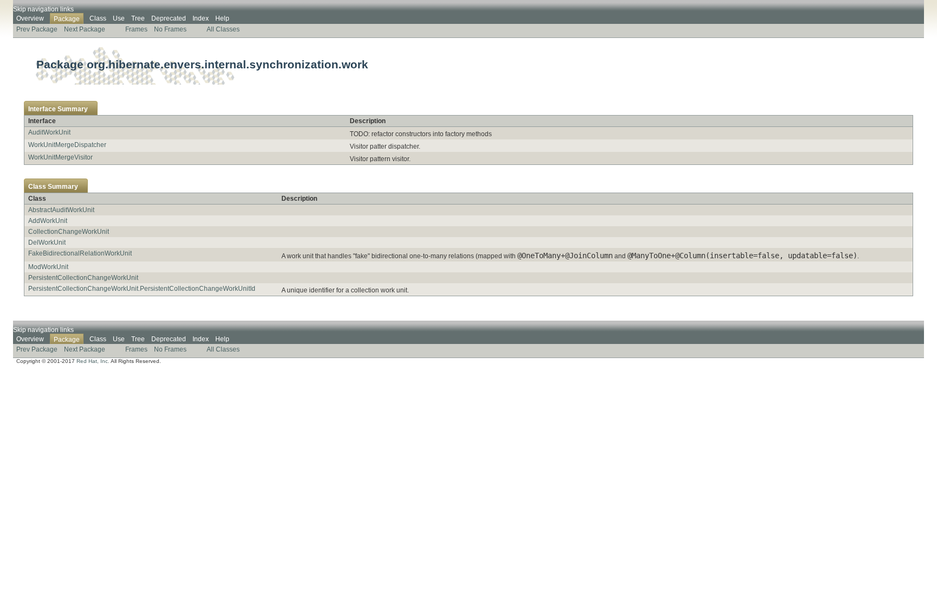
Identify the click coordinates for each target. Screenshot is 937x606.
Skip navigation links (43, 9)
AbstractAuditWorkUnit (61, 210)
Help (222, 18)
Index (200, 18)
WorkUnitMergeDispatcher (67, 145)
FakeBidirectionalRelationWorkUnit (80, 253)
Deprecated (168, 18)
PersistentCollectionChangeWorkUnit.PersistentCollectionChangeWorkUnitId (141, 288)
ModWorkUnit (48, 267)
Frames (136, 29)
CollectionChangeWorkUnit (68, 231)
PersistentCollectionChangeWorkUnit (83, 278)
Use (119, 18)
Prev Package (36, 29)
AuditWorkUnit (49, 132)
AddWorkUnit (47, 221)
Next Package (84, 29)
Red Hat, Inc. (93, 361)
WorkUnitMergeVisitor (60, 157)
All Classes (223, 29)
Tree (138, 18)
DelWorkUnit (47, 242)
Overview (30, 18)
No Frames (170, 29)
